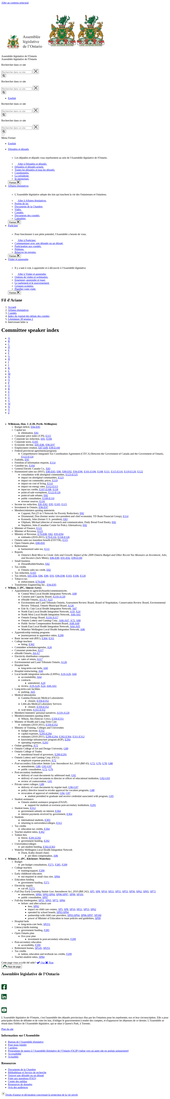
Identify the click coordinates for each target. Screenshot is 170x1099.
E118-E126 (64, 537)
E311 (51, 638)
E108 (100, 471)
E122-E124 (27, 456)
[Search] (3, 75)
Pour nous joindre (17, 1044)
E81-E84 (32, 575)
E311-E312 (79, 736)
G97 (68, 793)
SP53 (125, 891)
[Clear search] (36, 71)
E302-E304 (65, 736)
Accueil (12, 307)
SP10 (104, 891)
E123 (61, 477)
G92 (73, 775)
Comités (12, 313)
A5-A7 (43, 599)
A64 (39, 677)
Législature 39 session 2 (20, 319)
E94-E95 (51, 584)
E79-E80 (42, 534)
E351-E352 (39, 709)
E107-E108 (45, 489)
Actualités (13, 1056)
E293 (45, 742)
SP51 (118, 891)
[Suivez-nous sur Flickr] (3, 1005)
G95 (111, 796)
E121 (39, 528)
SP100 (97, 915)
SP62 (139, 891)
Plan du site (7, 1029)
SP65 (146, 891)
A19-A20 (66, 674)
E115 (48, 435)
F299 (64, 864)
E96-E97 (50, 444)
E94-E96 (78, 471)
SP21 (111, 891)
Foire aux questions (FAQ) (22, 1078)
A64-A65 (75, 626)
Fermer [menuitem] (13, 182)
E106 (49, 438)
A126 (71, 605)
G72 (92, 763)
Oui (42, 962)
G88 (110, 763)
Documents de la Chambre (22, 1069)
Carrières (12, 1047)
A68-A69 (74, 623)
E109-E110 (48, 498)
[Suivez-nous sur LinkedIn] (4, 998)
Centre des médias (17, 1081)
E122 (140, 471)
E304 (44, 638)
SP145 (38, 948)
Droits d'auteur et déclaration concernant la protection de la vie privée (41, 1094)
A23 (50, 599)
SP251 (46, 924)
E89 (46, 575)
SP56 (132, 891)
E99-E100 (54, 447)
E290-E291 (61, 754)
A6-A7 (36, 653)
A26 (49, 647)
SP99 (72, 894)
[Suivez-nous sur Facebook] (4, 988)
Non (50, 962)
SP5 (92, 891)
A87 (74, 608)
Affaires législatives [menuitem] (18, 185)
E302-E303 (49, 846)
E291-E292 (35, 837)
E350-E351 (58, 718)
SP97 (45, 897)
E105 (35, 441)
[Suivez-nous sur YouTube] (4, 1011)
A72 (72, 620)
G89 (66, 748)
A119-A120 (59, 596)
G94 (62, 793)
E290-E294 (52, 736)
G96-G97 (73, 787)
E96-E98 (60, 575)
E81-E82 (42, 504)
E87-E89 (43, 447)
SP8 (98, 891)
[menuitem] (32, 163)
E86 (59, 471)
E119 (55, 480)
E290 (61, 635)
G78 (104, 763)
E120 (83, 575)
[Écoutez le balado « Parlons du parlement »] (2, 1002)
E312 (41, 730)
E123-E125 (72, 474)
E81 (36, 432)
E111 (107, 471)
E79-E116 (51, 537)
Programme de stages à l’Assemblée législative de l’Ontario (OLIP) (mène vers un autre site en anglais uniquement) (68, 1050)
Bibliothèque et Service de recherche (27, 1072)
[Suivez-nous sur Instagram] (3, 982)
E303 (47, 820)
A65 (32, 692)
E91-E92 (65, 558)
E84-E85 (35, 427)
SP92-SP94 (49, 894)
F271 (51, 864)
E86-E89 (54, 558)
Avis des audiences (18, 1087)
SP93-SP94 (63, 912)
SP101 (80, 894)
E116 (42, 501)
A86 (82, 629)
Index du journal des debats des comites (28, 316)
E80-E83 (50, 471)
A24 (78, 611)
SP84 (57, 876)
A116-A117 (52, 617)
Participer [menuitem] (13, 225)
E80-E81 (40, 543)
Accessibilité (14, 1053)
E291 (93, 805)
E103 (33, 572)
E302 (31, 644)
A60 (45, 668)
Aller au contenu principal (15, 2)
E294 (67, 739)
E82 (46, 495)
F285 (57, 864)
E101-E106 (90, 471)
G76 (98, 763)
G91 (49, 781)
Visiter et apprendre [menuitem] (18, 259)
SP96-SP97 (62, 894)
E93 (52, 575)
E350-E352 (43, 700)
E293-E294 (46, 733)
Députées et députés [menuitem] (18, 149)
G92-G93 (105, 778)
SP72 (153, 891)
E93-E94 (58, 534)
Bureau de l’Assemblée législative (25, 1041)
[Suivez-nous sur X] (3, 992)
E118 (55, 489)
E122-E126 (54, 492)
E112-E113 (52, 486)
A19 (72, 611)
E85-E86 (39, 444)
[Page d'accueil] (53, 53)
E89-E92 (67, 471)
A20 (43, 683)
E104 (32, 465)
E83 (48, 468)
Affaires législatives (18, 310)
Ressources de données (20, 1084)
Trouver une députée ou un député (26, 1075)
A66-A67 (64, 620)
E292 (46, 840)
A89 (74, 593)
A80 (78, 620)
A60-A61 (76, 614)
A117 (40, 650)
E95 (27, 459)
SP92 (36, 906)
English (12, 98)
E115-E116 (117, 471)
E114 (52, 462)
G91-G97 (47, 766)
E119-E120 (130, 471)
